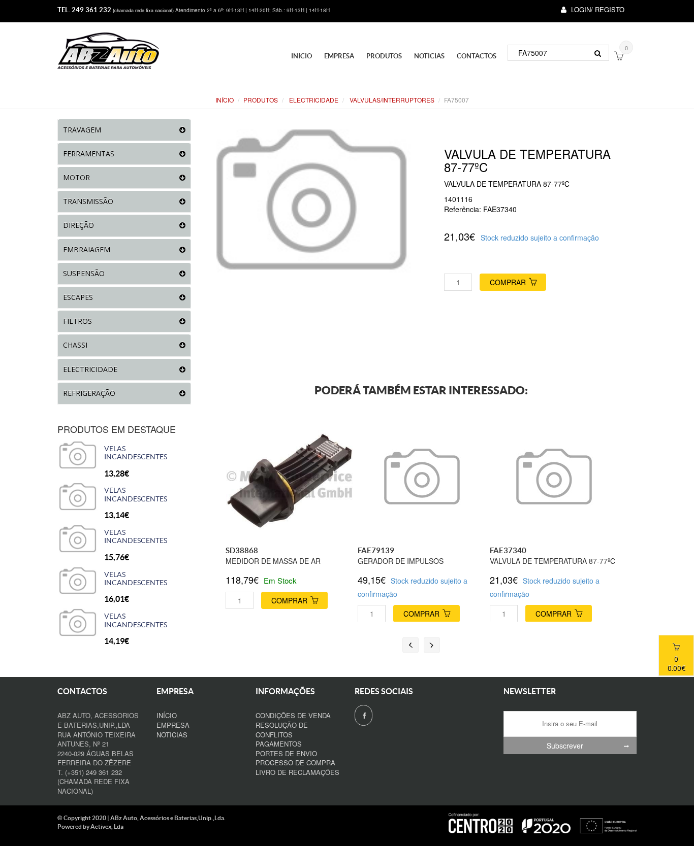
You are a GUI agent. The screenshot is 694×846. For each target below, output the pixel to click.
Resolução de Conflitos (282, 729)
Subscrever (565, 745)
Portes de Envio (286, 753)
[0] (618, 57)
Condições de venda (293, 715)
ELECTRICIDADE (313, 99)
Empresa (339, 56)
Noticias (429, 56)
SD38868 (242, 550)
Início (301, 56)
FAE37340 (508, 550)
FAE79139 (376, 550)
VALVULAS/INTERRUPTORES (391, 99)
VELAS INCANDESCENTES (135, 453)
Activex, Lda (106, 826)
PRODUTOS (384, 56)
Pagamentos (279, 744)
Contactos (476, 56)
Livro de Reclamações (297, 772)
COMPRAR (508, 282)
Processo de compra (295, 762)
